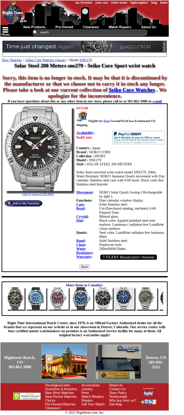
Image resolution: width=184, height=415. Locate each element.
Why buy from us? (122, 400)
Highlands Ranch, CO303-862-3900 (19, 362)
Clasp (80, 245)
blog (154, 2)
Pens (85, 393)
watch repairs (120, 27)
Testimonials (118, 396)
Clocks (50, 400)
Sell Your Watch (93, 404)
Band (80, 241)
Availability (85, 133)
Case (80, 204)
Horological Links (57, 385)
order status (119, 2)
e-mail (157, 101)
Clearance (52, 408)
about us (148, 27)
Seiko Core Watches (132, 90)
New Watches (12, 60)
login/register (139, 2)
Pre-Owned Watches (60, 404)
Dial (79, 220)
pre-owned (64, 27)
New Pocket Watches (61, 396)
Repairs (87, 400)
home (164, 2)
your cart (101, 2)
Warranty (83, 257)
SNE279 (85, 60)
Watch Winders (92, 396)
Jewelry (87, 389)
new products (34, 27)
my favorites (83, 2)
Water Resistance (84, 251)
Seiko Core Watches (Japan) (46, 60)
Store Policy (118, 393)
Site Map (115, 404)
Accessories (90, 385)
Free (107, 121)
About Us (116, 385)
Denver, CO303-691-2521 (156, 362)
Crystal (82, 216)
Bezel (80, 208)
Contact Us (117, 389)
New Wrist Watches (59, 393)
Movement (84, 192)
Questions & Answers (61, 389)
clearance (91, 27)
